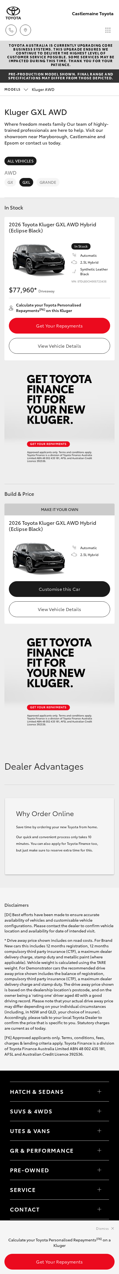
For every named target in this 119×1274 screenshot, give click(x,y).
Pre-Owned (29, 1170)
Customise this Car (59, 589)
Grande (48, 182)
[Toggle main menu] (107, 30)
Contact (25, 1209)
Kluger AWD (29, 89)
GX (10, 182)
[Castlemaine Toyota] (13, 13)
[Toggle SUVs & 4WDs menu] (99, 1111)
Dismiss (102, 1228)
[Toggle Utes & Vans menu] (99, 1131)
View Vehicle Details (59, 345)
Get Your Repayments (59, 325)
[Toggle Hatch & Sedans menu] (99, 1091)
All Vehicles (20, 161)
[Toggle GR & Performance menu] (99, 1150)
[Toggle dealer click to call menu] (11, 30)
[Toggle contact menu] (99, 1170)
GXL (26, 182)
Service (23, 1189)
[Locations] (25, 30)
